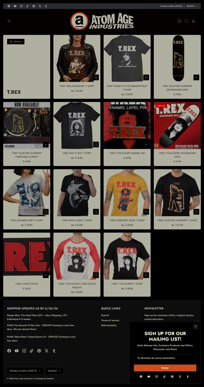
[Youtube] (149, 376)
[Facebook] (141, 376)
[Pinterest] (172, 376)
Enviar (165, 367)
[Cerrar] (196, 326)
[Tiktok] (164, 376)
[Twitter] (180, 376)
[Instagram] (156, 376)
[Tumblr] (188, 376)
